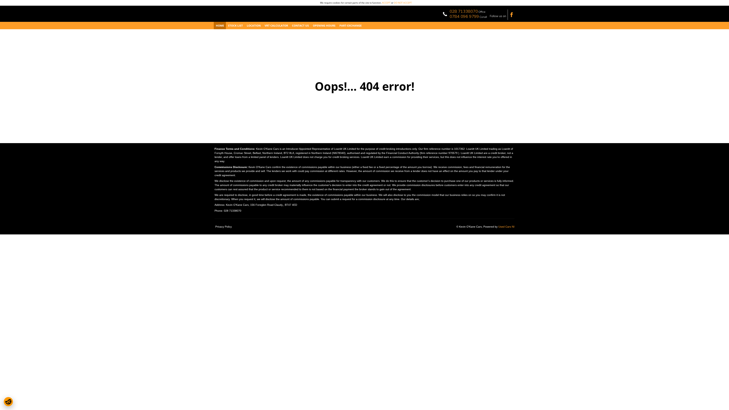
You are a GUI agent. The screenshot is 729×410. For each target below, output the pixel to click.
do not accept (403, 2)
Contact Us (300, 25)
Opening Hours (324, 25)
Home (220, 25)
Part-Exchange (350, 25)
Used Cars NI (506, 226)
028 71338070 (464, 11)
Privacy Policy (223, 226)
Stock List (235, 25)
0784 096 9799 (464, 16)
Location (254, 25)
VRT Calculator (276, 25)
